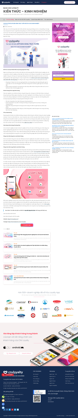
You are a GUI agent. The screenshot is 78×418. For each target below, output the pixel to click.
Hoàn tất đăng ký (48, 36)
